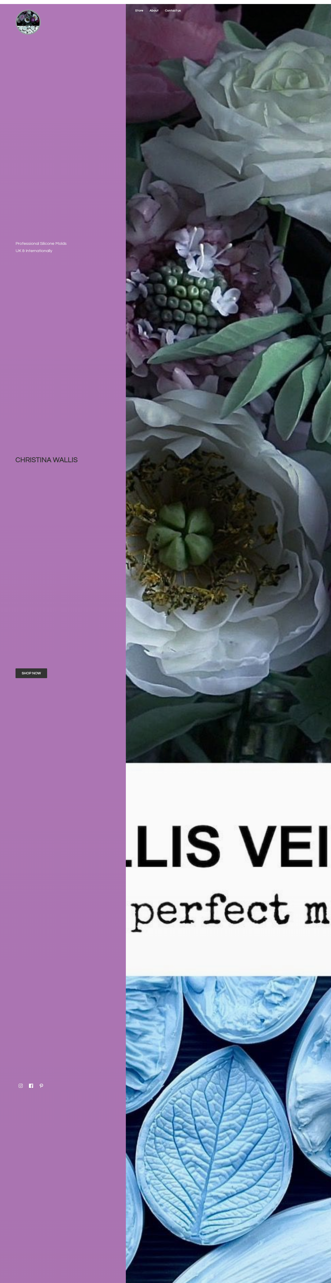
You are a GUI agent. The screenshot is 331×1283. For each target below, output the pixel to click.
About (154, 10)
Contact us (173, 10)
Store (139, 10)
